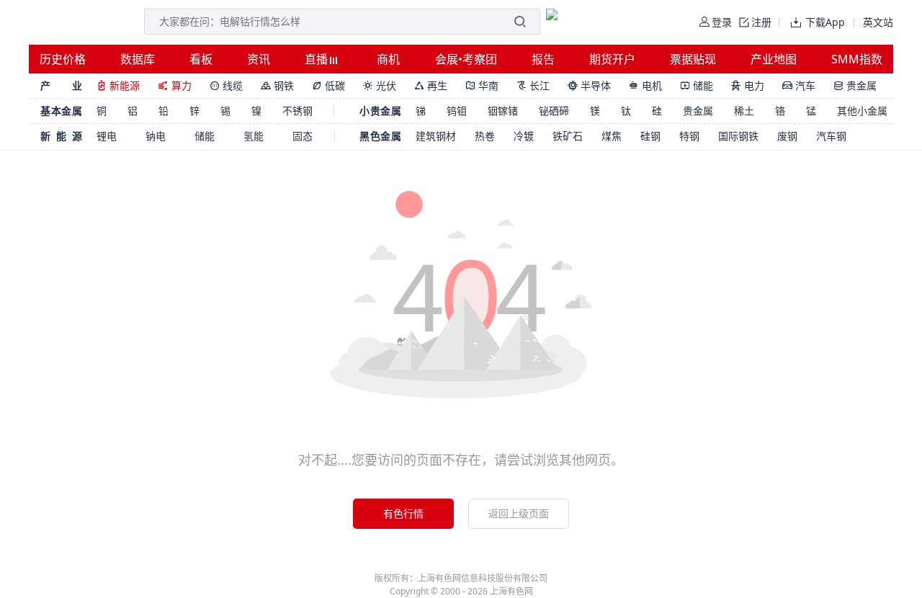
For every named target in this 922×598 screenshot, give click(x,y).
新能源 (118, 85)
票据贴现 (693, 59)
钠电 (156, 136)
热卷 (485, 136)
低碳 (328, 85)
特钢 (689, 136)
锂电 (107, 136)
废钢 (787, 136)
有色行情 (403, 513)
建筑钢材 (436, 136)
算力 (175, 85)
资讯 (258, 59)
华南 (481, 85)
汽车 (798, 85)
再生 (430, 85)
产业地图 (774, 59)
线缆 (226, 85)
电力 (747, 85)
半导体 (589, 85)
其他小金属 (862, 110)
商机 (388, 59)
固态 (302, 136)
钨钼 (457, 110)
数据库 (137, 59)
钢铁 (277, 85)
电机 (645, 85)
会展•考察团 (466, 59)
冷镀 (524, 136)
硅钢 (650, 136)
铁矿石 (567, 136)
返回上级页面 (518, 513)
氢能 (253, 136)
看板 (200, 59)
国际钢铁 (738, 136)
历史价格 (63, 59)
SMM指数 (856, 59)
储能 (696, 85)
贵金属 (855, 85)
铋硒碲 (554, 110)
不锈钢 (297, 110)
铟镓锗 (503, 110)
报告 (543, 59)
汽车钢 (831, 136)
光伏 (379, 85)
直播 (318, 59)
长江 (533, 85)
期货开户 (612, 59)
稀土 (744, 110)
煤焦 (611, 136)
